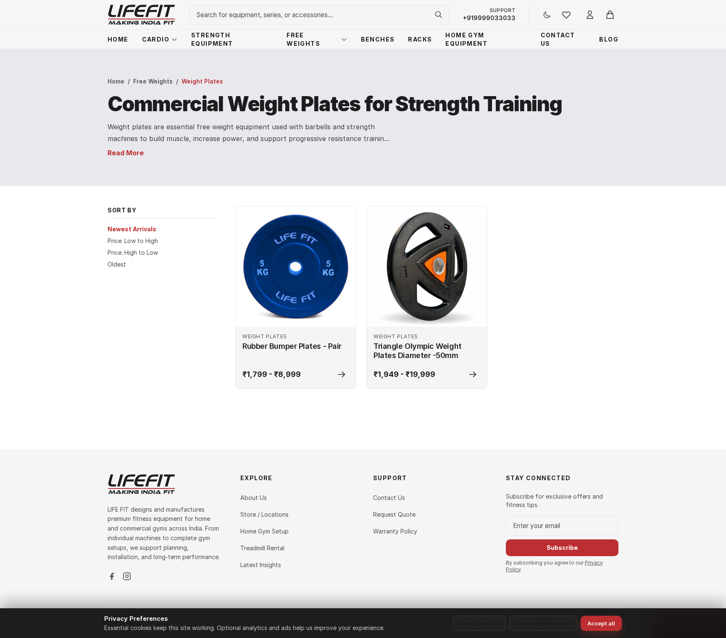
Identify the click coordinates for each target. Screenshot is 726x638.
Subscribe (562, 547)
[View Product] (341, 374)
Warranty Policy (395, 531)
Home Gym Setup (264, 531)
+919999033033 (489, 17)
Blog (608, 39)
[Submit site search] (439, 15)
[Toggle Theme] (547, 14)
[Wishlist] (566, 14)
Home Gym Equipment (466, 39)
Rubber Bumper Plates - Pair (292, 346)
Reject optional (479, 623)
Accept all (601, 623)
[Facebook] (112, 576)
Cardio (155, 39)
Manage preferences (543, 623)
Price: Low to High (133, 240)
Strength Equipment (212, 39)
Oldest (117, 264)
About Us (253, 497)
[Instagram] (127, 576)
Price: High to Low (133, 252)
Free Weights (303, 39)
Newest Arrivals (132, 229)
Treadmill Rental (262, 548)
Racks (420, 39)
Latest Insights (260, 564)
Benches (378, 39)
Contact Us (558, 39)
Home (118, 39)
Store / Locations (264, 514)
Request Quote (394, 514)
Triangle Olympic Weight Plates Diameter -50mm (418, 351)
